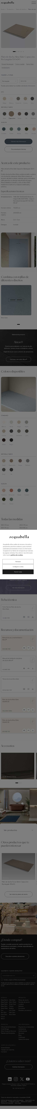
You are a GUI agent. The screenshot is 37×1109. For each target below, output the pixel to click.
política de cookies (17, 555)
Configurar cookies (18, 566)
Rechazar (18, 561)
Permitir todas (18, 572)
